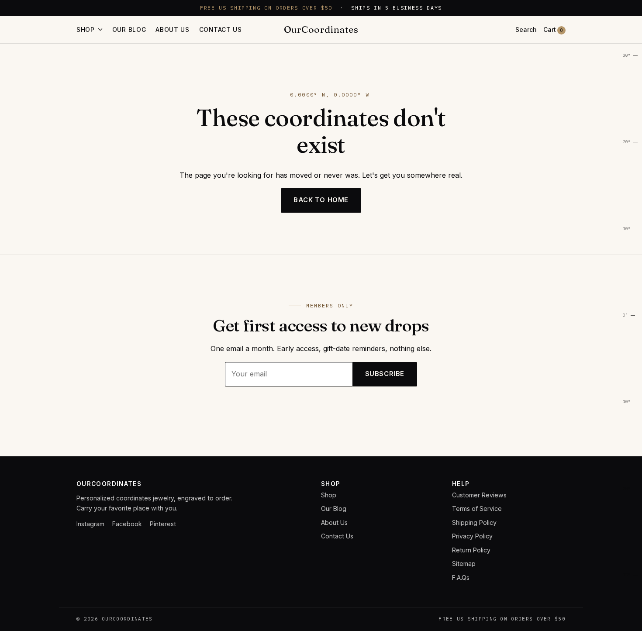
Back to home (321, 200)
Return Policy (471, 550)
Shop (328, 495)
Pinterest (163, 524)
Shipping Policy (474, 522)
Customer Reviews (479, 495)
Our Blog (129, 29)
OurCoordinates (321, 29)
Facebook (127, 524)
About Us (172, 29)
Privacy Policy (472, 536)
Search (525, 29)
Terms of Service (477, 508)
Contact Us (220, 29)
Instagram (90, 524)
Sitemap (464, 563)
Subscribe (384, 374)
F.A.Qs (460, 577)
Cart (553, 29)
